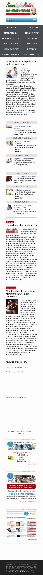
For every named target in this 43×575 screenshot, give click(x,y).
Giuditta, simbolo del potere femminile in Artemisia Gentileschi (20, 294)
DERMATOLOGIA (10, 33)
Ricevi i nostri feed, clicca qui (16, 397)
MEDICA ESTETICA (32, 33)
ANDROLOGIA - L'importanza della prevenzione (21, 62)
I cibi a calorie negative (22, 190)
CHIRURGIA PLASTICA (10, 38)
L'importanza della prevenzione (24, 159)
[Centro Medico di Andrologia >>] (21, 464)
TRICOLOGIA (32, 38)
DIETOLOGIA (32, 49)
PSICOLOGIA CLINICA (11, 49)
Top (34, 573)
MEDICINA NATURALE (10, 54)
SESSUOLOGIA (32, 28)
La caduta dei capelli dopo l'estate (25, 177)
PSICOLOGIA (32, 44)
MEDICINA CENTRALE (32, 54)
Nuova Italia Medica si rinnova (21, 225)
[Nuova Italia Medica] (21, 14)
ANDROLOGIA (10, 28)
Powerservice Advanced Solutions (16, 571)
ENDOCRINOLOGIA (10, 44)
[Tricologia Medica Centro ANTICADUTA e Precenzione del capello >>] (21, 502)
